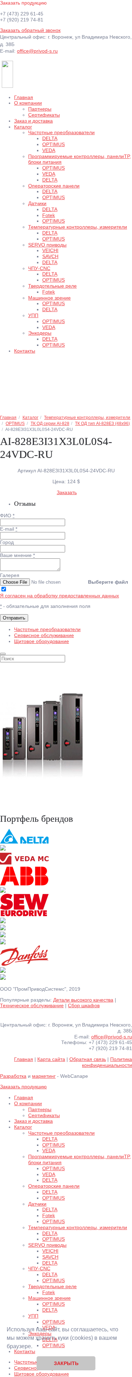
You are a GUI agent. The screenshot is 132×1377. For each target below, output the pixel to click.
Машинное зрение (49, 298)
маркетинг (44, 1076)
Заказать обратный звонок (30, 30)
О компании (28, 103)
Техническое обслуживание (32, 1005)
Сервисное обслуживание (44, 635)
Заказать (67, 492)
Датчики (37, 203)
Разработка (13, 1076)
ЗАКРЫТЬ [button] (66, 1363)
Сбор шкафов (84, 1005)
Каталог (23, 127)
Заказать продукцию (23, 3)
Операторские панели (54, 186)
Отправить (14, 618)
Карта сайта (51, 1059)
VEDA (48, 150)
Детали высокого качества (83, 1000)
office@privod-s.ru (37, 51)
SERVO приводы (47, 245)
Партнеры (39, 109)
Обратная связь (87, 1059)
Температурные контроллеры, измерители (77, 227)
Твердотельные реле (52, 286)
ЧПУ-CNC (39, 268)
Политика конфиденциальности (107, 1062)
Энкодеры (39, 333)
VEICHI (50, 250)
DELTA (49, 138)
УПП (33, 315)
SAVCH (50, 256)
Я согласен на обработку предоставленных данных (59, 595)
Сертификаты (44, 115)
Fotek (48, 215)
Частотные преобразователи (61, 132)
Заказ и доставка (33, 121)
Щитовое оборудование (41, 641)
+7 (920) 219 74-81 (21, 19)
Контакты (24, 351)
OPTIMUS (53, 144)
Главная (23, 97)
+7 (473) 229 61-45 (21, 14)
